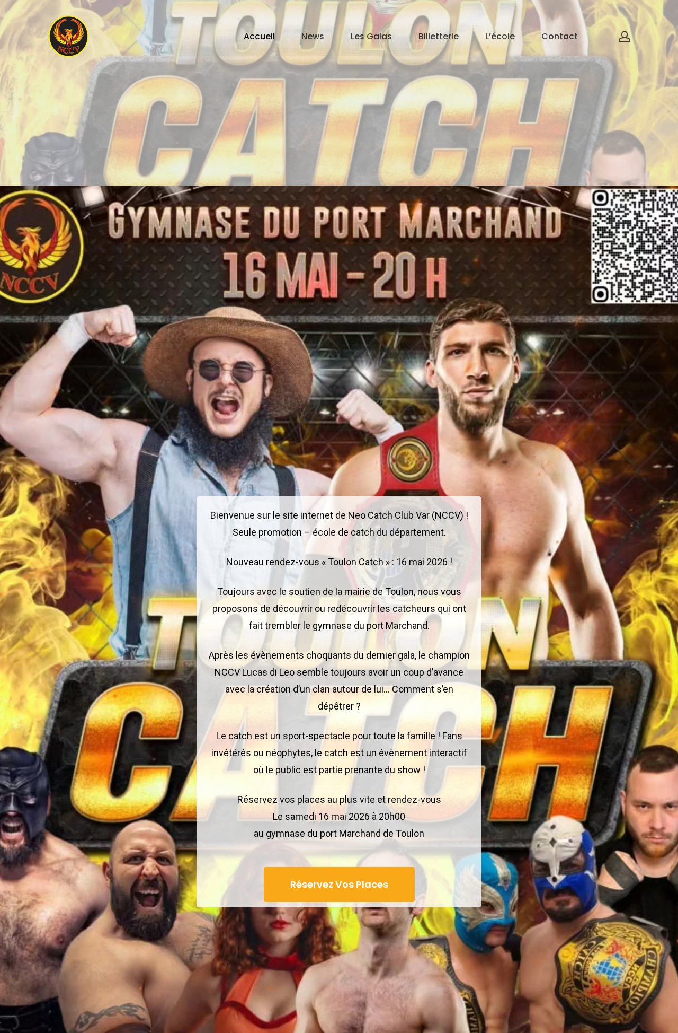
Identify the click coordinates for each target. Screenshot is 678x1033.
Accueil (259, 36)
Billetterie (438, 36)
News (312, 36)
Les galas (371, 36)
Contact (559, 36)
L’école (500, 36)
